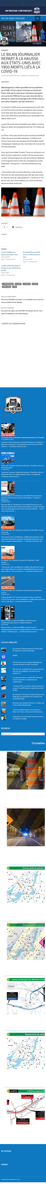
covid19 (27, 284)
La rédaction (15, 75)
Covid (18, 284)
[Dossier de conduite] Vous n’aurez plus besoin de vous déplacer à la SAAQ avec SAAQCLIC (28, 671)
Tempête (4, 50)
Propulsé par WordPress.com (10, 1179)
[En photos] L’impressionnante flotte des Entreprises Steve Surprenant (28, 650)
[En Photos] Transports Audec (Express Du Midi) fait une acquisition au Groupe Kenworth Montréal (28, 696)
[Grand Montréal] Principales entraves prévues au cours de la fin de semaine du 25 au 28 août (22, 1071)
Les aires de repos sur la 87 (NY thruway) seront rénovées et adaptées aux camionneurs (22, 311)
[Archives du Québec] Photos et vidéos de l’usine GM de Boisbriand (28, 704)
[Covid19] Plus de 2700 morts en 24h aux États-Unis (32, 254)
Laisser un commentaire (30, 75)
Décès (35, 284)
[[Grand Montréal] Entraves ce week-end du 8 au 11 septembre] (26, 884)
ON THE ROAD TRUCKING (13, 18)
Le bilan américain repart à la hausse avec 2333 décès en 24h (11, 268)
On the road (6, 1151)
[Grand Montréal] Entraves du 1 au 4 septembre (21, 961)
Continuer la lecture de (18, 446)
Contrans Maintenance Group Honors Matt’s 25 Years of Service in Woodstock (28, 711)
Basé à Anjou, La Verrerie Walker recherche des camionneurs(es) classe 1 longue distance (18, 621)
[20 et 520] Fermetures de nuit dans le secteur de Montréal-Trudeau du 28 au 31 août (22, 1017)
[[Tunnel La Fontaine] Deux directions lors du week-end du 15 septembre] (26, 827)
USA (14, 286)
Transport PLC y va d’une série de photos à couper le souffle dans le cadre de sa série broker (28, 688)
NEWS (15, 655)
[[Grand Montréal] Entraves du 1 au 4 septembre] (26, 941)
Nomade (4, 1164)
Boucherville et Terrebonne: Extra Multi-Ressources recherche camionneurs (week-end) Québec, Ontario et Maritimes (21, 498)
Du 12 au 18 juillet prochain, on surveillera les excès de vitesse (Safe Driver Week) (22, 299)
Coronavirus (8, 284)
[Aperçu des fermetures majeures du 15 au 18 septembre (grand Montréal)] (26, 770)
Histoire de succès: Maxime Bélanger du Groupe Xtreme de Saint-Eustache (27, 663)
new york (6, 286)
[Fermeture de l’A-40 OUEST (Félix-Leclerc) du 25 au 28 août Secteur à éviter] (26, 1107)
